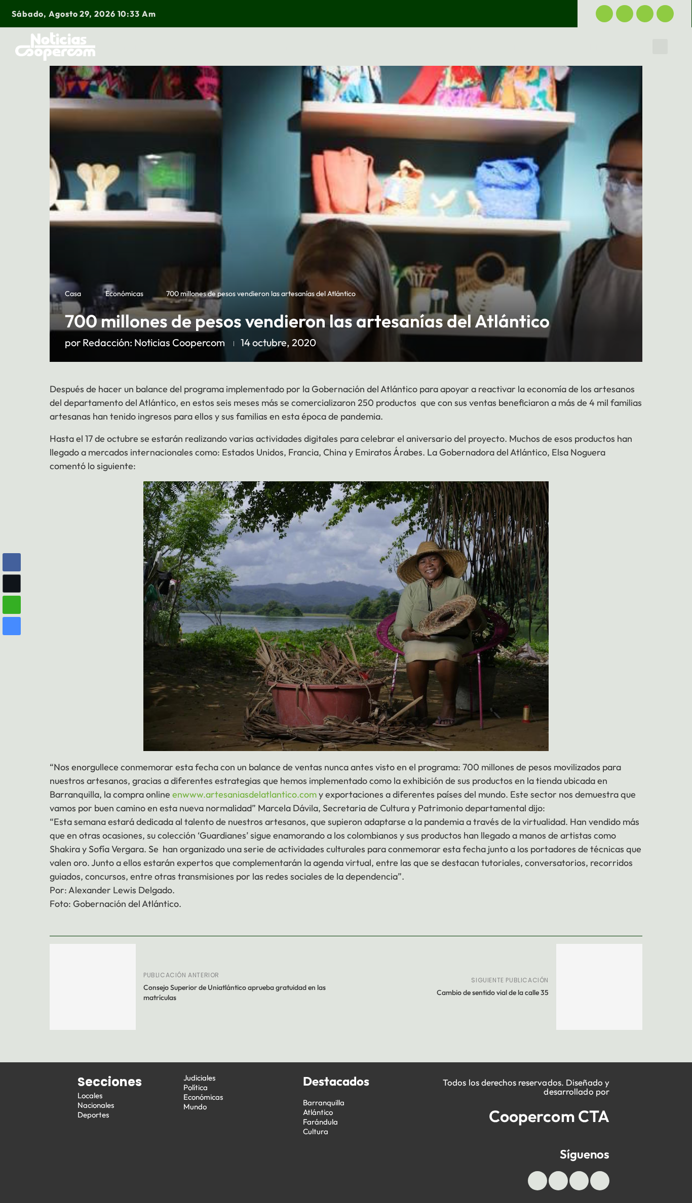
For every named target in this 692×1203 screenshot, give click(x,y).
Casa (73, 293)
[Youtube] (644, 13)
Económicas (467, 46)
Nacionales (96, 1105)
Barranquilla (323, 1102)
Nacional (223, 46)
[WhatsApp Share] (12, 605)
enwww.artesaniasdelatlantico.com (244, 794)
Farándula (320, 1122)
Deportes (282, 46)
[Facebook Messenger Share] (12, 626)
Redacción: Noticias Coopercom (154, 342)
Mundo (599, 46)
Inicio (130, 46)
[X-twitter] (624, 13)
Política (403, 46)
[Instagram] (665, 13)
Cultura (315, 1131)
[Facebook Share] (12, 562)
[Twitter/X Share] (12, 583)
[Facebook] (604, 13)
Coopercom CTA (549, 1116)
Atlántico (318, 1112)
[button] (660, 46)
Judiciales (345, 46)
